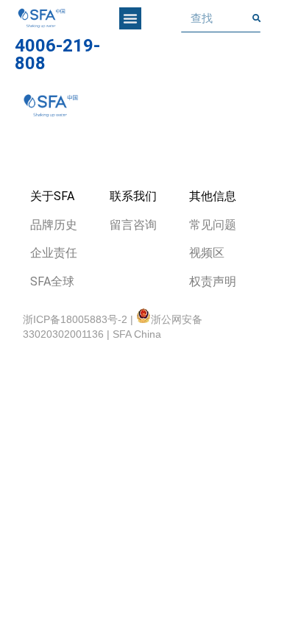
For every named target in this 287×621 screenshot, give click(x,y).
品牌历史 (53, 225)
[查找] (256, 18)
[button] (130, 18)
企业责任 (53, 253)
